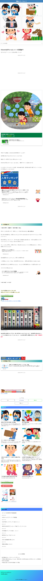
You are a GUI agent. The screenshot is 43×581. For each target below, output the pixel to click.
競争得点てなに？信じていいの (8, 535)
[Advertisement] (21, 63)
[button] (42, 43)
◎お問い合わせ (4, 574)
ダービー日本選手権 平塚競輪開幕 (9, 512)
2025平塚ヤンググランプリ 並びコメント (11, 521)
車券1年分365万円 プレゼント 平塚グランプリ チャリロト (14, 526)
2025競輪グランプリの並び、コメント (10, 530)
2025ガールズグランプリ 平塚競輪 (9, 517)
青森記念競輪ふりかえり (7, 544)
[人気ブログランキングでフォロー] (7, 295)
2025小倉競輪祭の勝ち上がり (8, 539)
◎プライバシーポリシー (6, 572)
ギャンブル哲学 (4, 393)
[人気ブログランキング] (4, 298)
